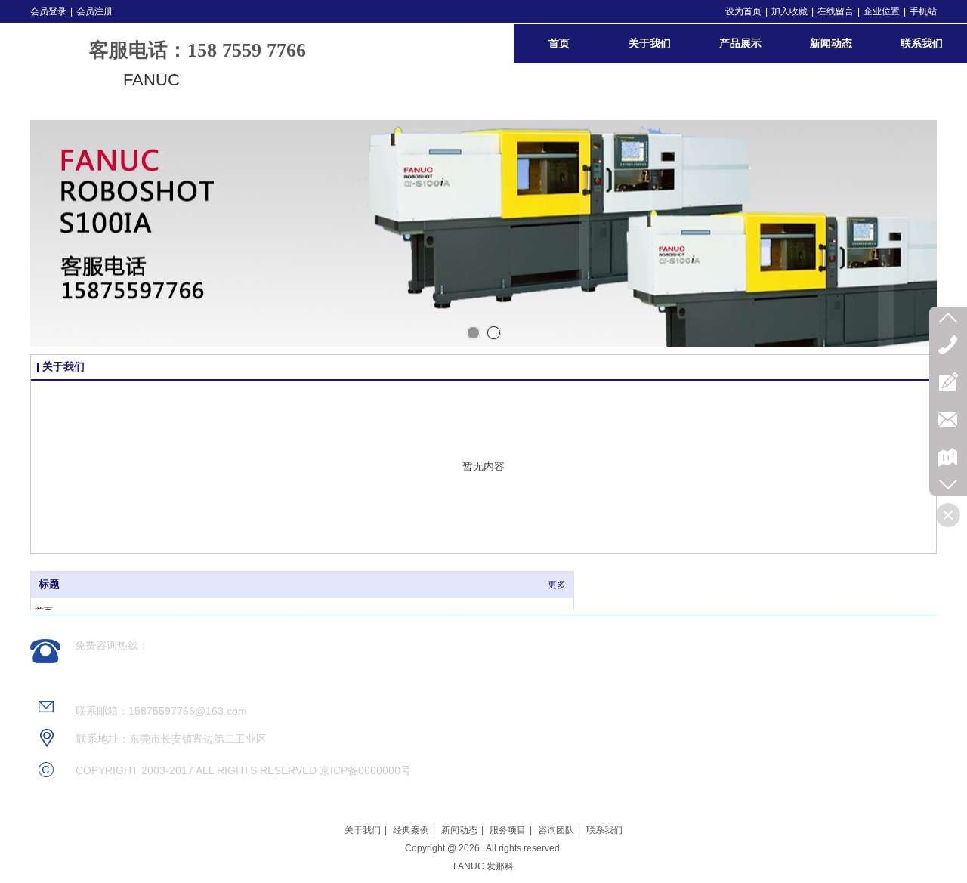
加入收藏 (789, 11)
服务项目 (508, 830)
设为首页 (743, 11)
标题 (49, 584)
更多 (557, 584)
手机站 (923, 11)
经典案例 (411, 830)
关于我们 (362, 830)
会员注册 (94, 11)
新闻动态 (459, 830)
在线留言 (835, 11)
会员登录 (48, 11)
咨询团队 (556, 830)
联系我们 (604, 830)
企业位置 (882, 11)
